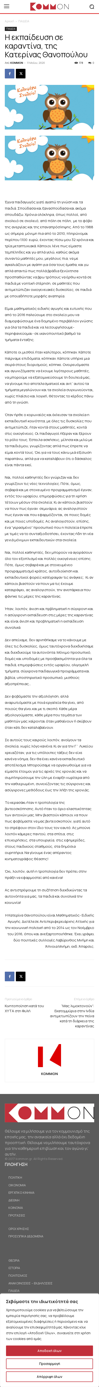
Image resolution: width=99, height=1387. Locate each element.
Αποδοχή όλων (49, 1350)
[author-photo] (49, 1067)
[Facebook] (9, 73)
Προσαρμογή (49, 1363)
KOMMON (16, 63)
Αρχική (9, 21)
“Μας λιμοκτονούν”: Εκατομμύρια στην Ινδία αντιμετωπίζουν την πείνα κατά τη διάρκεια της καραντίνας (72, 1015)
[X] (20, 73)
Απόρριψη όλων (49, 1376)
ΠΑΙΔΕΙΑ (23, 21)
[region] (49, 1340)
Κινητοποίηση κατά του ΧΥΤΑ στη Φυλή (24, 1008)
